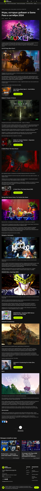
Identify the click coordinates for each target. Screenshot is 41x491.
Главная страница (5, 9)
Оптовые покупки (35, 480)
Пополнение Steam (29, 3)
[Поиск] (28, 1)
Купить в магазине (18, 94)
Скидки (27, 474)
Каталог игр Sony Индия (21, 3)
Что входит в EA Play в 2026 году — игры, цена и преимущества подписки (29, 455)
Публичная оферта (35, 474)
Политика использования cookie (34, 477)
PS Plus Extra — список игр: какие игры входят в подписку (9, 454)
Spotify (35, 3)
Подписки (28, 472)
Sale (5, 3)
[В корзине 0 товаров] (31, 1)
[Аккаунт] (34, 1)
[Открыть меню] (36, 1)
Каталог (27, 470)
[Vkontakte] (3, 422)
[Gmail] (6, 422)
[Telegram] (4, 422)
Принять (36, 487)
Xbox (10, 18)
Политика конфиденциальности (35, 471)
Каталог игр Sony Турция (11, 3)
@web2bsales (10, 481)
